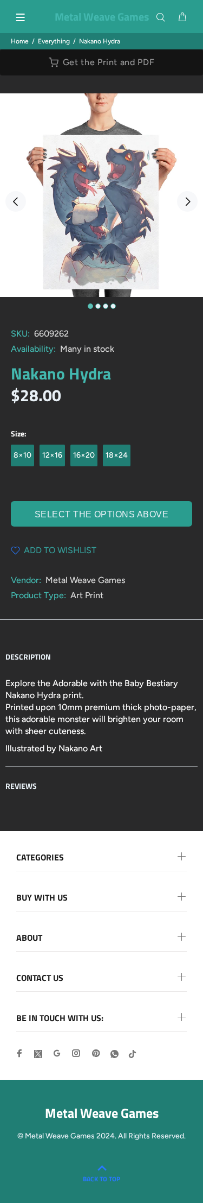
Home (20, 41)
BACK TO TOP (101, 1179)
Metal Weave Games (85, 580)
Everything (54, 41)
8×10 (22, 455)
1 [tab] (90, 306)
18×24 (117, 455)
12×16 (52, 455)
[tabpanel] (101, 195)
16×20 (84, 455)
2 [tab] (98, 306)
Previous (15, 201)
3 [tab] (105, 306)
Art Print (86, 595)
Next (187, 201)
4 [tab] (113, 306)
